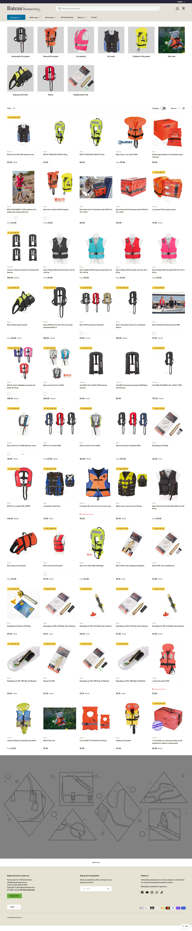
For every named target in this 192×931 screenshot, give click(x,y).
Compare (155, 108)
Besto (50, 95)
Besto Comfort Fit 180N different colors (21, 446)
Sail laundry (49, 17)
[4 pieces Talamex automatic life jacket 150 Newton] (23, 247)
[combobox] (108, 8)
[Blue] (48, 574)
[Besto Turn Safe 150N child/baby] (96, 543)
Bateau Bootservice (16, 917)
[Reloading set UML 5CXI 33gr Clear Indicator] (96, 604)
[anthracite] (48, 393)
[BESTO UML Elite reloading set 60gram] (132, 543)
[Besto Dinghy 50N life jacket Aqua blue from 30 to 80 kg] (96, 247)
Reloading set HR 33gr (160, 446)
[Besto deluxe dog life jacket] (23, 302)
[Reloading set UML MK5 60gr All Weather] (132, 658)
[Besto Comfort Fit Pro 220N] (96, 423)
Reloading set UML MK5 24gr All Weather (94, 681)
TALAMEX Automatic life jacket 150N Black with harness (131, 386)
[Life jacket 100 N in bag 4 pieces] (168, 187)
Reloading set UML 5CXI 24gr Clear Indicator (132, 626)
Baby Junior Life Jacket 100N (126, 154)
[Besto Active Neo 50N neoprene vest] (23, 132)
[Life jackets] (81, 40)
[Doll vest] (171, 40)
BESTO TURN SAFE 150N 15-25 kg (55, 154)
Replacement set (81, 95)
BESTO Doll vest (49, 740)
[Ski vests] (111, 40)
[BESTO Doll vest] (59, 718)
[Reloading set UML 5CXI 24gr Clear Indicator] (132, 604)
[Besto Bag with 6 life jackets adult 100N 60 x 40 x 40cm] (132, 187)
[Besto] (50, 78)
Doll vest (171, 56)
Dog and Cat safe (20, 95)
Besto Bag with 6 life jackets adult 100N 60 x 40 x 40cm (132, 210)
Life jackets (81, 56)
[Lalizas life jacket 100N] (168, 658)
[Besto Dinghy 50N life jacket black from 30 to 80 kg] (59, 247)
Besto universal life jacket (53, 566)
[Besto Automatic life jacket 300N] (132, 423)
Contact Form (14, 896)
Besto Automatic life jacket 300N (128, 446)
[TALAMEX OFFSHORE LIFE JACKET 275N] (168, 363)
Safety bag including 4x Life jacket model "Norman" (167, 155)
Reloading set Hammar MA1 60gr (19, 626)
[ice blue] (52, 393)
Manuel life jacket (50, 56)
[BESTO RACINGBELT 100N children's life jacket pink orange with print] (23, 187)
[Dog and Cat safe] (20, 78)
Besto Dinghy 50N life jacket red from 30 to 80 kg (131, 271)
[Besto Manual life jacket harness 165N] (168, 302)
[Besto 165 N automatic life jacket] (96, 302)
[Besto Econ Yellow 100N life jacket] (59, 187)
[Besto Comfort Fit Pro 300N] (59, 363)
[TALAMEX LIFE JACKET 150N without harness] (96, 363)
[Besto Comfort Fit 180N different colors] (23, 423)
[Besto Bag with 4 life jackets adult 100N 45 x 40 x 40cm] (96, 187)
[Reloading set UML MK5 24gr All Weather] (96, 658)
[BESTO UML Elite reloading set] (168, 543)
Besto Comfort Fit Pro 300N (53, 385)
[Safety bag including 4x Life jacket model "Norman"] (168, 132)
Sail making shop (67, 17)
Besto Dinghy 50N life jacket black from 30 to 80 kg (59, 271)
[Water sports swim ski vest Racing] (132, 483)
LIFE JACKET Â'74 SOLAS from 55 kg (93, 740)
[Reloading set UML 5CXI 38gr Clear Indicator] (168, 604)
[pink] (12, 218)
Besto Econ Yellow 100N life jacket (56, 209)
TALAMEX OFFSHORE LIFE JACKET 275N (167, 385)
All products (14, 17)
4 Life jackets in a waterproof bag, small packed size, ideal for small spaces (167, 741)
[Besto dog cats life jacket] (23, 543)
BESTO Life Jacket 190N (52, 446)
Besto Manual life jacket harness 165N (166, 325)
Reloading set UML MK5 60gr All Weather (131, 681)
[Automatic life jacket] (20, 40)
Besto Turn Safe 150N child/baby (92, 566)
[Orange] (8, 218)
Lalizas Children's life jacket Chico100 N (21, 740)
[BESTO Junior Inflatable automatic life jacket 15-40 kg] (23, 363)
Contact (94, 17)
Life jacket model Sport (52, 506)
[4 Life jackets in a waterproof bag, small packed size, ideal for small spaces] (168, 718)
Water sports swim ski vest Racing (129, 506)
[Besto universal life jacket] (59, 543)
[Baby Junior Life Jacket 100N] (132, 132)
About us (81, 17)
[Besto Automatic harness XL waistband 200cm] (132, 302)
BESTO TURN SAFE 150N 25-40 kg (92, 154)
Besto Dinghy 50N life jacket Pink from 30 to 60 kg (168, 271)
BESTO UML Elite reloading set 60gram (130, 566)
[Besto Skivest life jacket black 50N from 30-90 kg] (168, 483)
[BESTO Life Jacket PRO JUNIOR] (23, 483)
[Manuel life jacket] (50, 40)
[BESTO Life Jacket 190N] (59, 423)
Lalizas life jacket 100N (160, 681)
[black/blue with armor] (16, 454)
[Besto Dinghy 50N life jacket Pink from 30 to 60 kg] (168, 247)
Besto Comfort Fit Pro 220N (90, 446)
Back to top (96, 862)
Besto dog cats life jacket (16, 566)
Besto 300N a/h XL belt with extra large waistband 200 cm (58, 326)
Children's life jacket (141, 56)
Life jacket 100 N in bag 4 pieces (164, 209)
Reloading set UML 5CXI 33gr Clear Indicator (96, 626)
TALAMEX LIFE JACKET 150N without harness (93, 386)
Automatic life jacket (20, 56)
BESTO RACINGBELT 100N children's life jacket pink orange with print (21, 210)
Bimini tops (34, 17)
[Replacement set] (81, 78)
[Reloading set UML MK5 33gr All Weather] (23, 658)
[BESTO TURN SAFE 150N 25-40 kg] (96, 132)
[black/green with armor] (12, 454)
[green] (88, 333)
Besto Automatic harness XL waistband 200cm (130, 326)
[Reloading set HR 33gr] (168, 423)
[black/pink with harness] (20, 454)
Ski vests (111, 56)
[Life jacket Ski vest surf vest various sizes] (96, 483)
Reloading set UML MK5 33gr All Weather (22, 681)
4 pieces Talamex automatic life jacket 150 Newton (23, 271)
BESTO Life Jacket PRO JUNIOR (18, 506)
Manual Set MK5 (49, 681)
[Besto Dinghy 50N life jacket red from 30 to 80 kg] (132, 247)
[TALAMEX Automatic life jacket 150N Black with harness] (132, 363)
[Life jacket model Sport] (59, 483)
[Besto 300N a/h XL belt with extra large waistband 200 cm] (59, 302)
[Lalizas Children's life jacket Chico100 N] (23, 718)
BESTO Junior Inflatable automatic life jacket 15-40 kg (21, 386)
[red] (85, 333)
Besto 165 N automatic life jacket (92, 325)
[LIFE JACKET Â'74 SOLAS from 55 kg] (96, 718)
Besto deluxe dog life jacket (17, 325)
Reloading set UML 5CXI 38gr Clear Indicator (168, 626)
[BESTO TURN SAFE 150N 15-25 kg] (59, 132)
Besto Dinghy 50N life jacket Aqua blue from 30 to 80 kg (96, 271)
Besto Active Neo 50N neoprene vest (20, 154)
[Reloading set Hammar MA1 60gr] (23, 604)
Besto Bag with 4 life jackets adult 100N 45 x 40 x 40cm (96, 210)
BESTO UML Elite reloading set (163, 566)
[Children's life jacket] (141, 40)
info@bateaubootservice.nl (17, 882)
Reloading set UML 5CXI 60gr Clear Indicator (59, 626)
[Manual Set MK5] (59, 658)
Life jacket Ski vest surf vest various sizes (95, 506)
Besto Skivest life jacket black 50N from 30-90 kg (168, 507)
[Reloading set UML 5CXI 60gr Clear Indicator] (59, 604)
